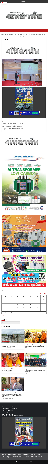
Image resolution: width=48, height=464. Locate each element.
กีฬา (36, 456)
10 (11, 304)
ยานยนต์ (32, 456)
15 (43, 304)
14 (37, 304)
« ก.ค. (3, 315)
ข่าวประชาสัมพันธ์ (6, 341)
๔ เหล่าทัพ (39, 454)
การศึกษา (19, 454)
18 (17, 307)
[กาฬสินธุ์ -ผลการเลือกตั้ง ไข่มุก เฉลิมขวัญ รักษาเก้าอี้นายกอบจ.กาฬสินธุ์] (13, 360)
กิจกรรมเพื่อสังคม (26, 454)
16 (5, 307)
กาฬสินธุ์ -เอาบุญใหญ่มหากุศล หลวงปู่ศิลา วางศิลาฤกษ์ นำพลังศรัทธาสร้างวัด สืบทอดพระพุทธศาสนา (34, 346)
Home (17, 457)
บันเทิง (8, 457)
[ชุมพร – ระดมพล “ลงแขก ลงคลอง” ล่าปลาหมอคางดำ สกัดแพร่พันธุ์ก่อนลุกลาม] (13, 336)
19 (23, 307)
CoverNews (26, 461)
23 (5, 310)
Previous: (13, 125)
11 (17, 304)
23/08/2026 (9, 347)
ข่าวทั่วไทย (28, 341)
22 (43, 307)
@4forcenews (28, 373)
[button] (3, 30)
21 (37, 307)
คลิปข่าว (40, 456)
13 (30, 304)
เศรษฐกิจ (3, 456)
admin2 (4, 347)
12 (23, 304)
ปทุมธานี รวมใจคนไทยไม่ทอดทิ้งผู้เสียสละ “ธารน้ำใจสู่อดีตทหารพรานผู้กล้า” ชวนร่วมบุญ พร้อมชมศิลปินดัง (35, 370)
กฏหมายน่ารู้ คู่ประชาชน (12, 456)
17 (11, 307)
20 (30, 307)
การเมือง (27, 456)
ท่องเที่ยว (33, 454)
